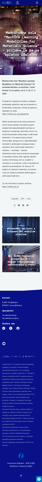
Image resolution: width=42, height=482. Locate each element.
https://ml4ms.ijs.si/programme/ (15, 114)
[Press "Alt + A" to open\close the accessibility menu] (39, 479)
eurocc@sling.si (16, 305)
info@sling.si (13, 302)
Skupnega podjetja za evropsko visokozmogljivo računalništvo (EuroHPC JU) (18, 367)
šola (28, 199)
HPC (22, 199)
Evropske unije (14, 379)
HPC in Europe (7, 436)
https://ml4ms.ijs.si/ (10, 187)
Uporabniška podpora (10, 318)
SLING (32, 463)
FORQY (29, 466)
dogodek (15, 199)
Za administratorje (9, 315)
